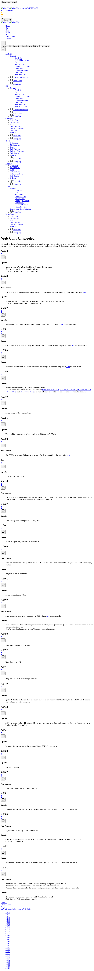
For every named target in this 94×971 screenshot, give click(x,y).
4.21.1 (8, 931)
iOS (10, 46)
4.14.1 (8, 968)
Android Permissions (22, 60)
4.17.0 (8, 952)
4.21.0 (8, 933)
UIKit (32, 8)
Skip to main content (9, 2)
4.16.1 (8, 956)
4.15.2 (8, 960)
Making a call (20, 64)
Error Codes (17, 81)
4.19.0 (8, 943)
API (36, 8)
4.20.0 (8, 939)
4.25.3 (8, 915)
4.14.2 (8, 966)
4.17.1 (8, 950)
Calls (28, 8)
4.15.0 (8, 964)
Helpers (13, 132)
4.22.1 (8, 927)
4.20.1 (8, 937)
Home (21, 8)
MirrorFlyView (20, 197)
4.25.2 (8, 917)
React (24, 46)
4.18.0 (8, 946)
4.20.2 (8, 935)
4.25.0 (8, 921)
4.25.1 (8, 919)
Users (17, 62)
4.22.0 (8, 929)
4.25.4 (8, 913)
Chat (25, 8)
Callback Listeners (17, 128)
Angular (30, 46)
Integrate (13, 56)
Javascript (16, 46)
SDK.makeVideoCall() (68, 390)
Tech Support (6, 10)
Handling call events (22, 66)
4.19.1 (8, 941)
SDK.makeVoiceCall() (50, 390)
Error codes (17, 136)
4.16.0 (8, 958)
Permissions (19, 195)
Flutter (36, 46)
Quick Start (19, 58)
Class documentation (20, 78)
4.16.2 (8, 954)
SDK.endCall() (11, 392)
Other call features (21, 70)
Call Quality (19, 72)
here (84, 292)
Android (4, 46)
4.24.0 (8, 923)
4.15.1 (8, 962)
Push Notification (21, 106)
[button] (47, 5)
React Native (44, 46)
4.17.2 (8, 948)
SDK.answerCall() (84, 390)
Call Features (19, 68)
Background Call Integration (20, 209)
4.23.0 (8, 925)
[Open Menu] (3, 49)
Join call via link (20, 74)
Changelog (17, 84)
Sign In (13, 10)
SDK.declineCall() (27, 392)
